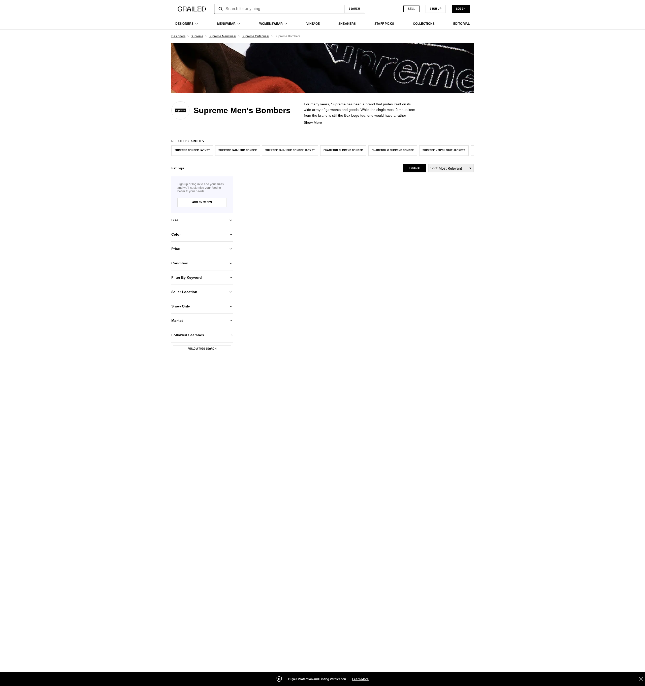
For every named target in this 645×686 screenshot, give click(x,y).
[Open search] (220, 8)
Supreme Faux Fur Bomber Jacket (290, 150)
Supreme (197, 36)
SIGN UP (435, 9)
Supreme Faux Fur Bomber (237, 150)
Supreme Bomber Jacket (192, 150)
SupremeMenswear (222, 36)
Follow (414, 168)
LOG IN (460, 9)
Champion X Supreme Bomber (393, 150)
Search (354, 9)
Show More (313, 122)
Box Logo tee (354, 115)
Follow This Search (202, 349)
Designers (178, 36)
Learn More (360, 679)
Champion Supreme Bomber (343, 150)
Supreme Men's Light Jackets (444, 150)
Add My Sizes (202, 202)
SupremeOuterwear (255, 36)
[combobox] (289, 9)
